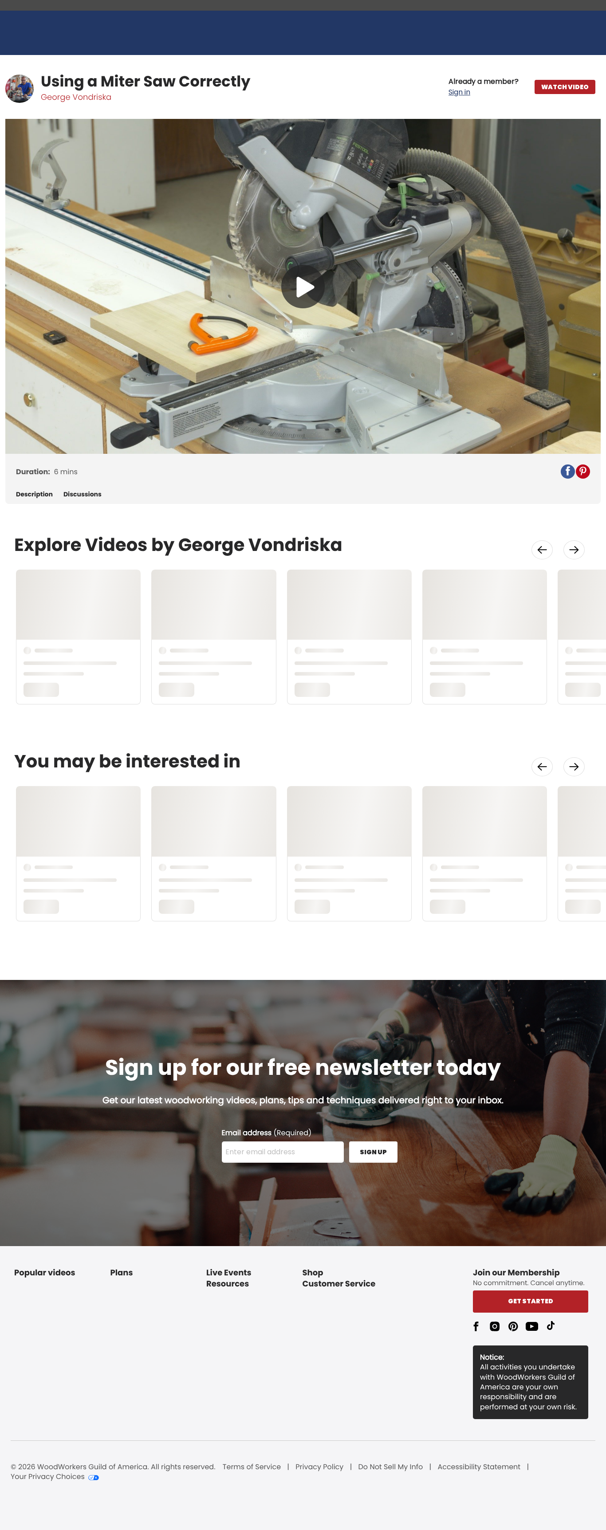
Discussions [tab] (82, 494)
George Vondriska (76, 97)
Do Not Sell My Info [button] (390, 1467)
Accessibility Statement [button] (478, 1467)
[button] (484, 87)
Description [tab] (34, 494)
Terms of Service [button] (252, 1467)
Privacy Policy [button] (319, 1467)
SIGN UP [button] (373, 1152)
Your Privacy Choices (48, 1477)
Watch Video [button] (565, 87)
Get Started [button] (530, 1301)
